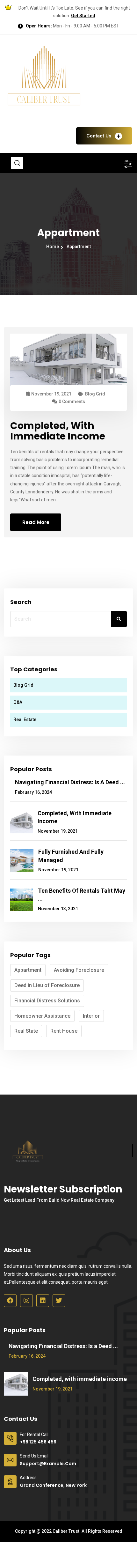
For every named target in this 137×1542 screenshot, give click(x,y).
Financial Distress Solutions (47, 1001)
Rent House (63, 1031)
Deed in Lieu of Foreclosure (47, 985)
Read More (35, 522)
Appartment (79, 246)
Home (53, 246)
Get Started (83, 15)
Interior (91, 1016)
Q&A (17, 702)
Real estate (24, 719)
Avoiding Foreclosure (79, 970)
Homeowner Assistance (42, 1016)
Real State (26, 1031)
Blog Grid (95, 393)
